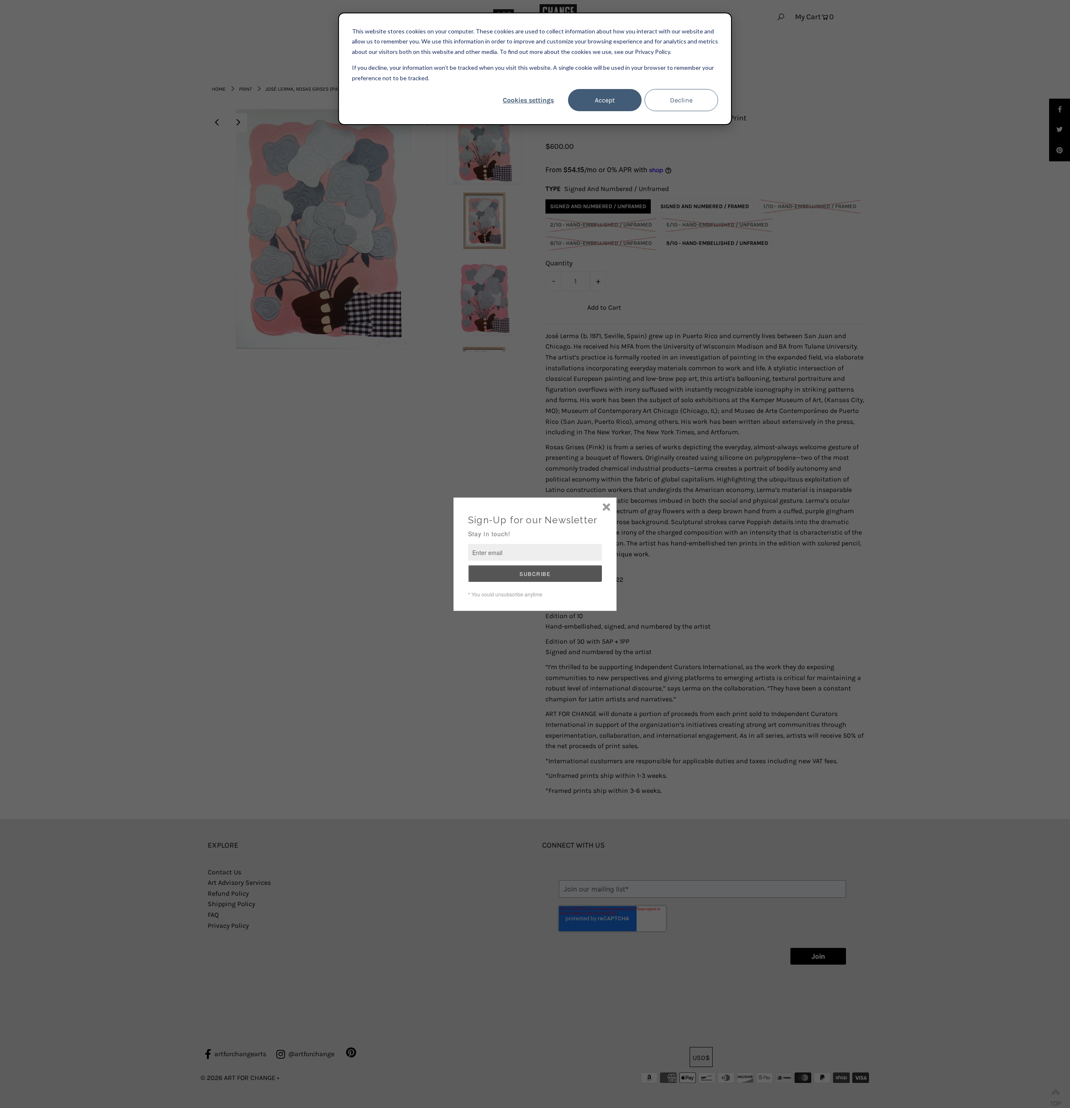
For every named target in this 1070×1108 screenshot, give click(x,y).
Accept (605, 100)
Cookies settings (528, 100)
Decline (681, 100)
